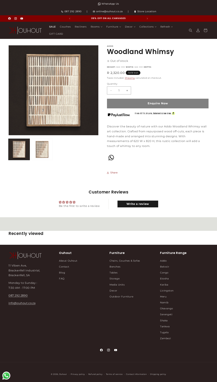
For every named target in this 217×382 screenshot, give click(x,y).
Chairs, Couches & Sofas (125, 260)
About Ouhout (68, 260)
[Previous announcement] (69, 18)
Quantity (112, 83)
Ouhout (63, 374)
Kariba (164, 284)
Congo (164, 272)
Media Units (117, 284)
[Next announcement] (147, 18)
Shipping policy (158, 374)
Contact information (136, 374)
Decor (113, 290)
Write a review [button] (137, 204)
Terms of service (114, 374)
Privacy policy (78, 374)
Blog (62, 272)
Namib (164, 302)
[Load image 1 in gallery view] (19, 149)
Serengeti (166, 314)
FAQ (62, 278)
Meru (163, 296)
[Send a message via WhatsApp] (6, 375)
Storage (115, 278)
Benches (115, 266)
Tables (114, 272)
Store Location (146, 11)
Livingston (167, 290)
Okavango (166, 308)
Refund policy (95, 374)
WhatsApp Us (110, 3)
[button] (96, 26)
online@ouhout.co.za (109, 11)
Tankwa (165, 326)
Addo (163, 260)
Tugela (164, 332)
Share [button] (114, 172)
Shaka (164, 320)
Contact (64, 266)
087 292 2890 (73, 11)
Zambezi (165, 338)
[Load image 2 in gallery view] (42, 149)
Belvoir (164, 266)
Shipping (130, 78)
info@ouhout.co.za (21, 303)
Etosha (164, 278)
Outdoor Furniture (121, 296)
